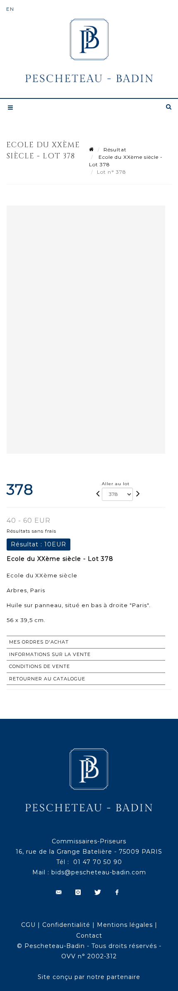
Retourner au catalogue (47, 679)
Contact (89, 935)
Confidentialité (66, 925)
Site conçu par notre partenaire (89, 977)
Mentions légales (125, 925)
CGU (28, 925)
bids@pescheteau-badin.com (98, 872)
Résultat (115, 149)
